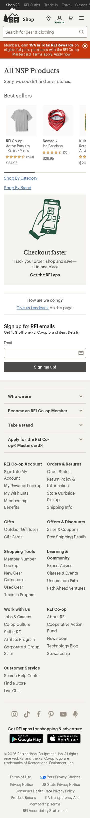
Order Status (58, 471)
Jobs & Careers (17, 616)
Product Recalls (23, 797)
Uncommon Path (62, 580)
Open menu (81, 18)
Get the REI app (45, 274)
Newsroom (57, 638)
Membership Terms (45, 804)
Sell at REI (13, 631)
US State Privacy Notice (61, 784)
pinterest (51, 714)
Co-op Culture (17, 624)
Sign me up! (45, 367)
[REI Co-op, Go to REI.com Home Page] (11, 18)
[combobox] (45, 32)
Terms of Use (20, 777)
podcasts (75, 714)
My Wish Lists (16, 493)
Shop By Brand (17, 187)
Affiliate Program (19, 639)
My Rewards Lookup (23, 485)
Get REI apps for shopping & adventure (45, 728)
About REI (56, 616)
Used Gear (13, 587)
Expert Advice (59, 565)
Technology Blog (62, 645)
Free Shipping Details (66, 536)
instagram (14, 714)
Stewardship (58, 653)
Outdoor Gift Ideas (21, 529)
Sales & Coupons (62, 529)
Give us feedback (32, 307)
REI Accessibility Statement (45, 810)
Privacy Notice (21, 784)
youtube (63, 714)
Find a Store (15, 683)
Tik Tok (27, 714)
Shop (28, 19)
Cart (71, 18)
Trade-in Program (19, 594)
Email (8, 343)
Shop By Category (20, 178)
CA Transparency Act (62, 797)
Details (73, 332)
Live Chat (12, 690)
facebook (39, 714)
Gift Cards (13, 536)
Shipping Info (59, 507)
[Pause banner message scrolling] (84, 46)
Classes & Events (62, 573)
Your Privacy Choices (63, 777)
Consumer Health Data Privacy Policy (45, 791)
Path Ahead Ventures (66, 588)
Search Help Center (22, 675)
